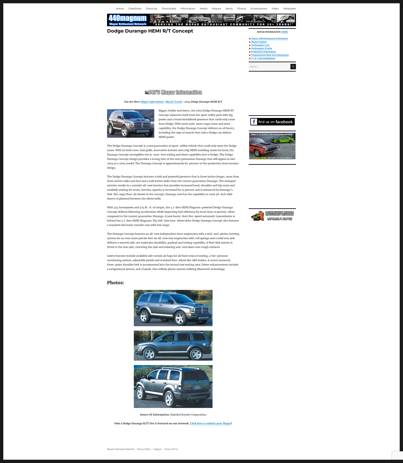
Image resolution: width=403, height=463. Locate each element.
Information (187, 8)
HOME (284, 32)
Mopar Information (152, 101)
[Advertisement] (174, 62)
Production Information (263, 51)
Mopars (216, 8)
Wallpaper (289, 8)
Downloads (169, 8)
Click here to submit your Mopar (210, 423)
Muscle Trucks (173, 101)
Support (157, 449)
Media (203, 8)
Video (275, 8)
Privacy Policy (144, 449)
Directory (151, 8)
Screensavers (258, 8)
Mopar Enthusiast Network (120, 449)
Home (120, 8)
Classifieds (134, 8)
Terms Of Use (171, 449)
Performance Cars (260, 45)
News (229, 8)
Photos (241, 8)
